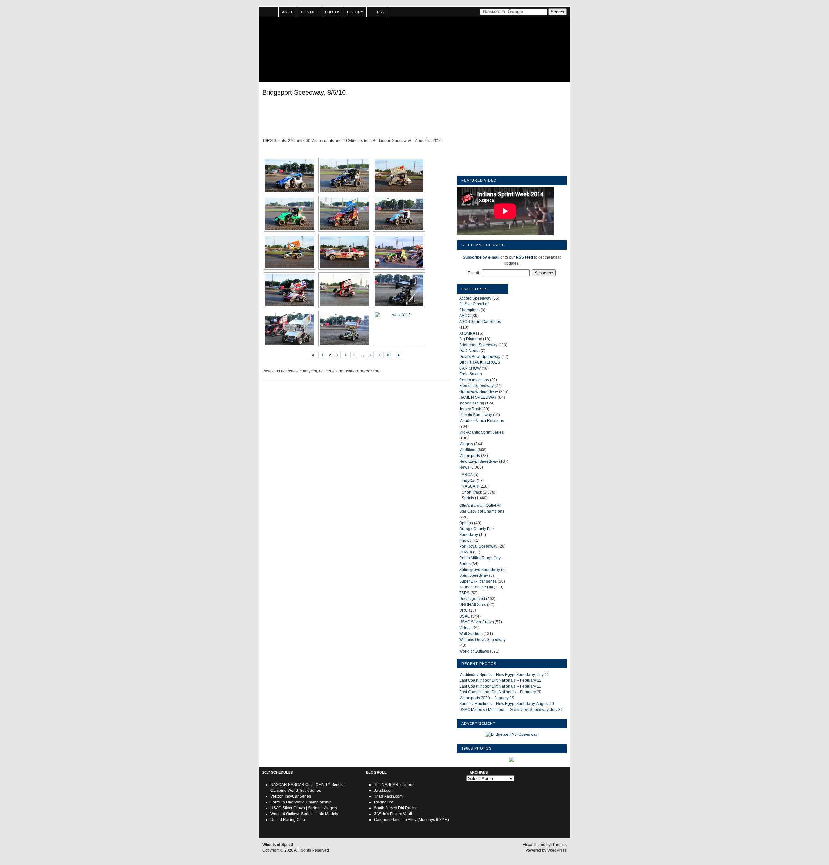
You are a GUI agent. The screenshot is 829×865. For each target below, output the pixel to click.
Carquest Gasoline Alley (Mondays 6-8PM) (411, 819)
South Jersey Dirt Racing (396, 808)
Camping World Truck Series (295, 790)
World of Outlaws (474, 651)
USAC (464, 616)
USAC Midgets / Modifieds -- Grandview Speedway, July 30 (511, 709)
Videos (465, 628)
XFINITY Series (329, 784)
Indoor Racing (471, 403)
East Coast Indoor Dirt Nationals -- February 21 (500, 686)
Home (269, 12)
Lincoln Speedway (475, 415)
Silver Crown (293, 808)
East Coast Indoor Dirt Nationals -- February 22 (500, 680)
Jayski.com (383, 790)
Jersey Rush (470, 409)
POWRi (465, 552)
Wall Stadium (471, 634)
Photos (332, 12)
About (288, 12)
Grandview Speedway (478, 391)
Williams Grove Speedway (482, 639)
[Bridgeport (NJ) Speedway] (512, 734)
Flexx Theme (534, 844)
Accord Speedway (475, 298)
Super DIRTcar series (478, 581)
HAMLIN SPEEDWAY (478, 397)
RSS (380, 12)
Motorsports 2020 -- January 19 (486, 698)
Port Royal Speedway (478, 546)
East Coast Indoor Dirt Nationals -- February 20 (500, 692)
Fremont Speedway (476, 385)
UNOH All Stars (472, 604)
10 (388, 355)
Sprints (468, 498)
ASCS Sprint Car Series (480, 321)
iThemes (559, 844)
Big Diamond (470, 339)
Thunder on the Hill (476, 587)
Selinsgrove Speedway (479, 569)
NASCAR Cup (300, 784)
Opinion (466, 523)
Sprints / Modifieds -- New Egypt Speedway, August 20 (506, 703)
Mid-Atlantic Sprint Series (481, 432)
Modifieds (467, 450)
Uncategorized (472, 599)
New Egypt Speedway (478, 461)
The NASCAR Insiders (393, 784)
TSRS (464, 593)
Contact (309, 12)
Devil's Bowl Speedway (479, 356)
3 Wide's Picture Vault (393, 814)
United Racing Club (287, 819)
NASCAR (470, 486)
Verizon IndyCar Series (290, 796)
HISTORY (355, 12)
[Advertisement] (356, 118)
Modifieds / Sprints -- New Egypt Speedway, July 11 (504, 674)
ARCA (467, 474)
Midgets (466, 444)
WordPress (557, 850)
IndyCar (469, 480)
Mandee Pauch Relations (481, 420)
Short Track (472, 492)
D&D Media (469, 350)
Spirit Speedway (473, 575)
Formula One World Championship (301, 802)
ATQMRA (467, 333)
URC (463, 610)
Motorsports (469, 455)
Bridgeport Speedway (478, 345)
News (464, 467)
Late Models (327, 814)
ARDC (465, 315)
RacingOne (384, 802)
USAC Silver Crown (476, 622)
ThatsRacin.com (388, 796)
